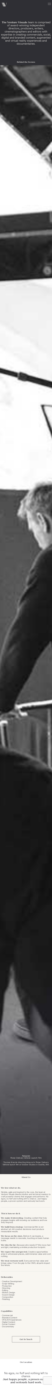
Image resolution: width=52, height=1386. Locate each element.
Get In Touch (26, 1339)
